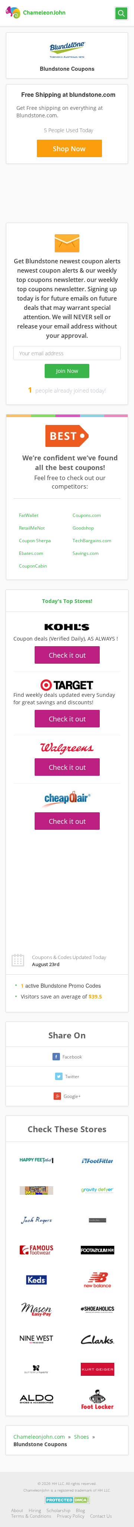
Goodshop (83, 528)
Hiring (35, 1510)
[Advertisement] (67, 887)
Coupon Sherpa (35, 540)
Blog (80, 1510)
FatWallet (28, 515)
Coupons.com (87, 515)
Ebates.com (31, 553)
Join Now (67, 370)
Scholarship (58, 1510)
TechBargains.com (92, 540)
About (17, 1510)
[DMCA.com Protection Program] (67, 1499)
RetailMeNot (32, 528)
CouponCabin (33, 566)
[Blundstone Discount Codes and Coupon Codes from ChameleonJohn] (36, 13)
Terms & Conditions (31, 1516)
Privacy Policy (70, 1516)
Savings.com (86, 553)
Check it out (67, 655)
